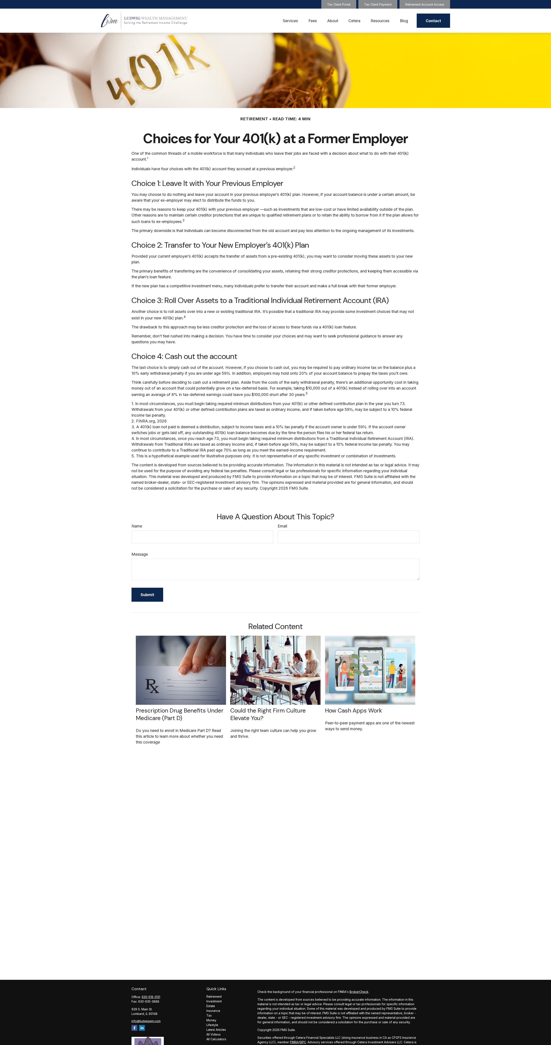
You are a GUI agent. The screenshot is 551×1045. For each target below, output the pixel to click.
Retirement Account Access (424, 4)
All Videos (213, 1034)
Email (282, 526)
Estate (210, 1006)
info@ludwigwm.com (146, 1021)
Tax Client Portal (338, 4)
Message (140, 554)
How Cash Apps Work (353, 710)
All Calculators (216, 1039)
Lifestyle (212, 1025)
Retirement (214, 996)
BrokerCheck (359, 992)
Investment (214, 1001)
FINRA (294, 1042)
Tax (209, 1015)
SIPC (302, 1042)
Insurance (213, 1011)
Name (137, 526)
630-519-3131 (151, 997)
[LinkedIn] (142, 1028)
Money (211, 1020)
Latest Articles (216, 1029)
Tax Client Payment (378, 4)
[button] (290, 20)
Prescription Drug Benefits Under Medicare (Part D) (179, 714)
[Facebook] (134, 1028)
